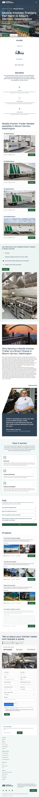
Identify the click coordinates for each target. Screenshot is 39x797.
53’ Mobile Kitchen (5, 757)
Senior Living (4, 775)
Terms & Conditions (5, 795)
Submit (19, 732)
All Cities (11, 8)
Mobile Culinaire (5, 8)
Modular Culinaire (5, 744)
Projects (3, 741)
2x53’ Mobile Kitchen (5, 759)
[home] (8, 2)
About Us (3, 739)
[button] (36, 2)
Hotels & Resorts (4, 774)
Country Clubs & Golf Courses (7, 772)
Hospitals (3, 779)
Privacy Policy (10, 795)
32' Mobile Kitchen (5, 753)
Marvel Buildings (5, 746)
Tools (3, 767)
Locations (3, 748)
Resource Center (5, 765)
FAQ (19, 524)
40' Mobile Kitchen (5, 755)
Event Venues (4, 777)
